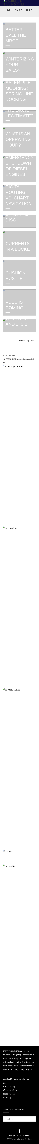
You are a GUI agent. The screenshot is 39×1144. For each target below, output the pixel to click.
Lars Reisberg (26, 1139)
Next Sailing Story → (27, 340)
